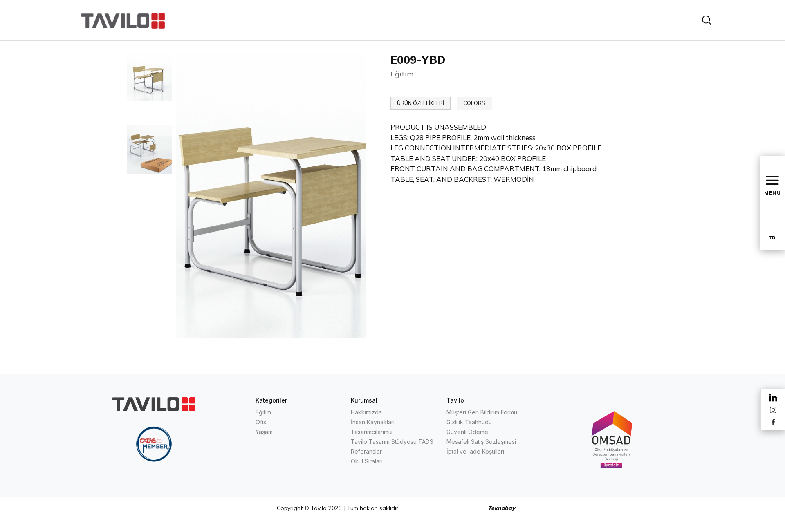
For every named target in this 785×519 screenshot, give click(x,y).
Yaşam (264, 431)
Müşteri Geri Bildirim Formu (481, 412)
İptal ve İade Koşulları (475, 451)
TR (772, 238)
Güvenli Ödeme (467, 431)
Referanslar (366, 451)
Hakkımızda (366, 412)
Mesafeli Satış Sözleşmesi (481, 441)
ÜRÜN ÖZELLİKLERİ (420, 103)
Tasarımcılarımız (372, 431)
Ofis (261, 421)
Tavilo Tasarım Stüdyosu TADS (392, 441)
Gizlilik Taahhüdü (469, 421)
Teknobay (501, 508)
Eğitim (263, 412)
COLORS (474, 103)
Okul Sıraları (367, 461)
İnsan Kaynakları (373, 421)
